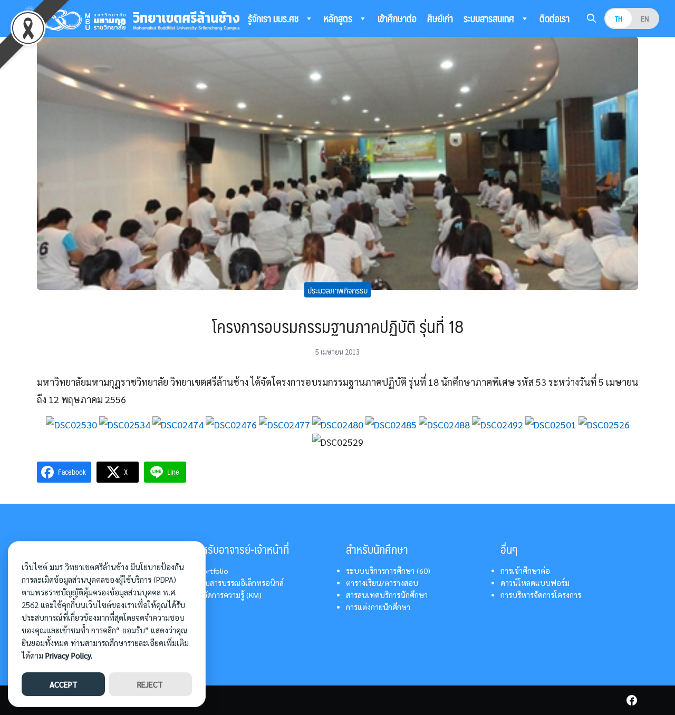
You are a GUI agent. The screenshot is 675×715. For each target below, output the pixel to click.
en (645, 18)
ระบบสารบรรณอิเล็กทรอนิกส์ (237, 582)
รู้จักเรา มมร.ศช (274, 18)
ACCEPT (64, 684)
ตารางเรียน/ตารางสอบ (382, 582)
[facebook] (631, 700)
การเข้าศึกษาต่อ (525, 570)
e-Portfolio (209, 570)
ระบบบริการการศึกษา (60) (388, 570)
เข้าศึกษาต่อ (397, 18)
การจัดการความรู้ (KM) (226, 595)
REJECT (150, 684)
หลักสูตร (339, 18)
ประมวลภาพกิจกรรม (337, 289)
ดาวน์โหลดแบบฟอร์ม (535, 582)
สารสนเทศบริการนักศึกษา (387, 595)
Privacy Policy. (68, 655)
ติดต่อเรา (554, 18)
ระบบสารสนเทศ (490, 18)
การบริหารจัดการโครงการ (540, 595)
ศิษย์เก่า (440, 18)
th (618, 18)
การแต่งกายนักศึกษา (378, 607)
